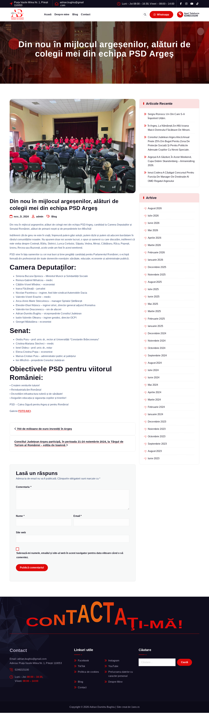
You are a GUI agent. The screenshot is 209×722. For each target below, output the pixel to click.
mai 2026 (153, 230)
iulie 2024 (153, 370)
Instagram (113, 660)
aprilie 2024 (154, 392)
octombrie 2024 (156, 348)
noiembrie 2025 (157, 274)
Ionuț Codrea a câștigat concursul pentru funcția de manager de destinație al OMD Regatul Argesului (171, 176)
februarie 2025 (156, 318)
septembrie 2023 (157, 443)
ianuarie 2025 (155, 326)
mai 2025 (153, 304)
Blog (75, 14)
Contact (85, 14)
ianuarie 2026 (155, 259)
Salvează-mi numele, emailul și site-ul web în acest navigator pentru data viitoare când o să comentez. (69, 555)
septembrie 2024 (157, 355)
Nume (20, 516)
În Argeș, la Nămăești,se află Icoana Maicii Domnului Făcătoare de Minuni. (169, 127)
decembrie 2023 (157, 421)
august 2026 (155, 208)
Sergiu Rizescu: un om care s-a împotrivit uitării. (166, 116)
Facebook (83, 660)
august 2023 (155, 451)
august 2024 (155, 363)
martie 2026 (154, 245)
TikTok (81, 666)
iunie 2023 (154, 458)
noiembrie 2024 (157, 340)
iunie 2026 (154, 223)
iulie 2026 (153, 215)
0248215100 (191, 15)
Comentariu (23, 487)
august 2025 (155, 282)
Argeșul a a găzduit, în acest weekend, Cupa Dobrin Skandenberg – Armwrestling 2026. (171, 161)
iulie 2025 (153, 289)
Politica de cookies (88, 672)
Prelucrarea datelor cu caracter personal (120, 674)
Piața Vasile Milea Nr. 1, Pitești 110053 (31, 4)
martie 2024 (154, 399)
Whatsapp (162, 14)
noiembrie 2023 (157, 429)
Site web (21, 532)
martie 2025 (154, 311)
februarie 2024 (156, 407)
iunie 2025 (154, 296)
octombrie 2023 (156, 436)
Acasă (48, 14)
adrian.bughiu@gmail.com (72, 4)
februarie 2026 (156, 252)
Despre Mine (115, 681)
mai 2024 (153, 385)
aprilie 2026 (154, 237)
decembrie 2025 (157, 267)
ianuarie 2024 (155, 414)
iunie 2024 (154, 377)
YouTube (113, 666)
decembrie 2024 (157, 333)
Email (77, 516)
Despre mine (61, 14)
